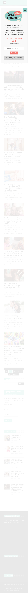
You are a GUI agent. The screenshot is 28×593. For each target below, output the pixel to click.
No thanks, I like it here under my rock (14, 58)
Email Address (14, 44)
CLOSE (24, 10)
